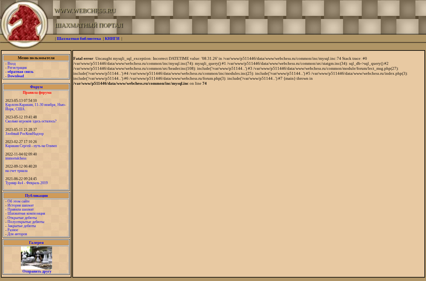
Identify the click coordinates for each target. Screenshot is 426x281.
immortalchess (16, 158)
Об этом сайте (18, 201)
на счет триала (16, 171)
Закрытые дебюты (21, 226)
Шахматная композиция (26, 213)
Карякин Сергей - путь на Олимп (31, 146)
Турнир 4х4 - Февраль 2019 (26, 183)
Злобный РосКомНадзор (24, 133)
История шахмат (20, 205)
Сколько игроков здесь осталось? (30, 121)
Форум (36, 86)
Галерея (36, 242)
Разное (12, 230)
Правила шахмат (20, 209)
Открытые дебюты (22, 218)
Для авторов (17, 234)
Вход (11, 63)
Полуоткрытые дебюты (25, 222)
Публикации (36, 195)
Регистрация (17, 67)
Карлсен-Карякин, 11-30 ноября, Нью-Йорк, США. (35, 106)
